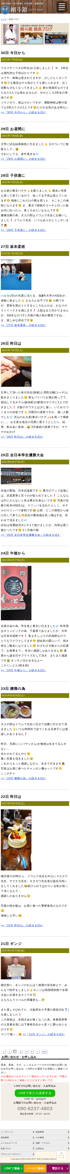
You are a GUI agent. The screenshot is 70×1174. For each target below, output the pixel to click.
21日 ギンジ (11, 944)
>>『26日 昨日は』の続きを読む (22, 436)
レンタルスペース (9, 1143)
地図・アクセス (43, 1143)
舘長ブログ (6, 1149)
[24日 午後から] (16, 619)
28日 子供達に (13, 175)
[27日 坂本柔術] (16, 288)
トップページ (7, 1132)
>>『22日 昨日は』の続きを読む (22, 925)
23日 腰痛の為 (13, 688)
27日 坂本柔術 (13, 246)
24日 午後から (13, 553)
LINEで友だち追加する (35, 1093)
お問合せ (40, 1149)
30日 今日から (13, 53)
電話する (58, 1168)
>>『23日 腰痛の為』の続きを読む (23, 778)
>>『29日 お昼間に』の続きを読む (23, 158)
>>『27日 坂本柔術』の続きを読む (23, 325)
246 (44, 1052)
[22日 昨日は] (16, 869)
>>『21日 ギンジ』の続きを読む (44, 1034)
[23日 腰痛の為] (16, 717)
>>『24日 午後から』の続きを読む (23, 670)
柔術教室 (5, 1137)
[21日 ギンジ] (16, 978)
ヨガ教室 (40, 1137)
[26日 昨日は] (16, 385)
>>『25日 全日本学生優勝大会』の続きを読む (30, 534)
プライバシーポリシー (11, 1154)
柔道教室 (40, 1132)
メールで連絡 (35, 1168)
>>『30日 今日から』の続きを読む (23, 112)
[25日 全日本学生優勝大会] (16, 483)
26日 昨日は (11, 343)
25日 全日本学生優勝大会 (22, 455)
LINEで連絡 (12, 1168)
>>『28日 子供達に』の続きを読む (23, 230)
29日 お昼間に (13, 129)
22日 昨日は (11, 796)
